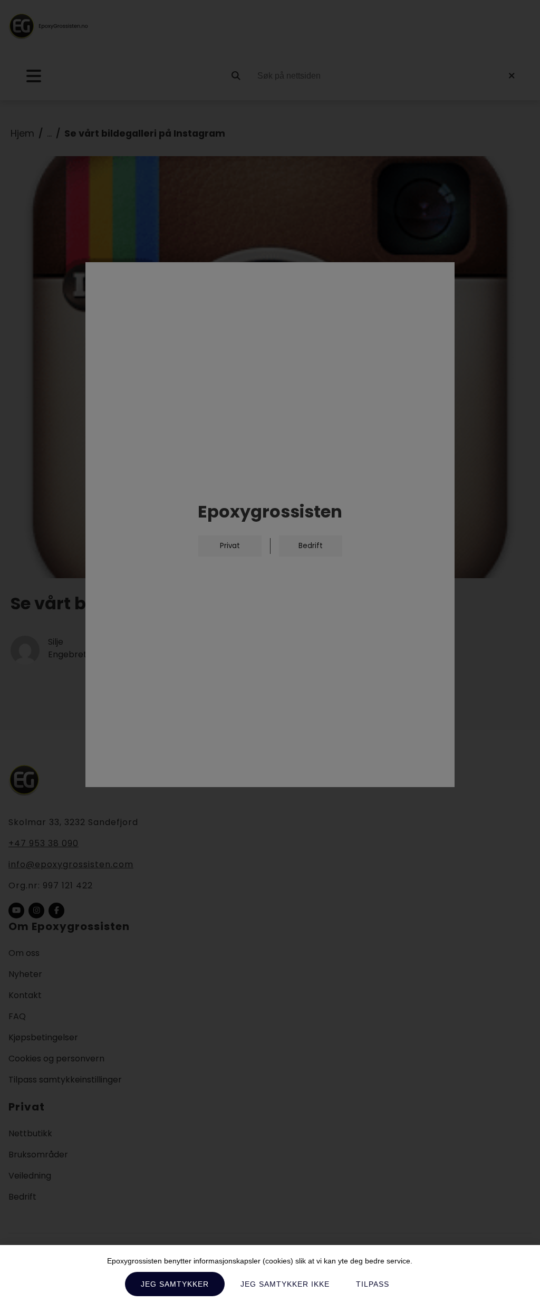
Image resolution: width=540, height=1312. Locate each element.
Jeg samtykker (175, 1284)
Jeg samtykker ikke (285, 1284)
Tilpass (372, 1284)
